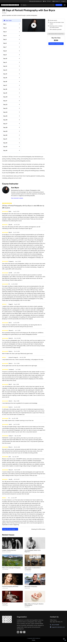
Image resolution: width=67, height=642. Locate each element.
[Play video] (33, 25)
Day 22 (5, 104)
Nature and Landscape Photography (11, 567)
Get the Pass (59, 5)
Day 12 (5, 66)
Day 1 (4, 24)
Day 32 (5, 143)
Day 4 (4, 35)
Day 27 (5, 123)
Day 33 (5, 146)
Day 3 (4, 32)
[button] (64, 639)
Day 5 (5, 39)
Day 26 (5, 120)
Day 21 (5, 100)
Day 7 (4, 47)
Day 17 (5, 85)
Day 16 (5, 81)
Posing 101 (4, 604)
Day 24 (5, 112)
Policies (33, 640)
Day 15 (5, 77)
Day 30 (5, 135)
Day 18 (5, 89)
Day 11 (5, 62)
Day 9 (5, 55)
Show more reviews (9, 529)
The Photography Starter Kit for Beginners (33, 551)
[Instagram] (24, 632)
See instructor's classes (17, 198)
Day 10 (5, 58)
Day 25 (5, 116)
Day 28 (5, 127)
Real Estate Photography (31, 586)
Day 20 (5, 97)
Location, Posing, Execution (9, 550)
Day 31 (5, 139)
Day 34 (5, 150)
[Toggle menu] (64, 5)
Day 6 (5, 43)
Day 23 (5, 108)
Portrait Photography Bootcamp (10, 586)
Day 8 (5, 51)
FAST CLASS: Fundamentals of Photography (32, 568)
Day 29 (5, 131)
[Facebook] (21, 632)
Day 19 (5, 93)
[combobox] (37, 5)
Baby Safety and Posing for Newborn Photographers (34, 604)
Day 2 (5, 28)
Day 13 (5, 70)
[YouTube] (18, 632)
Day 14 (5, 74)
